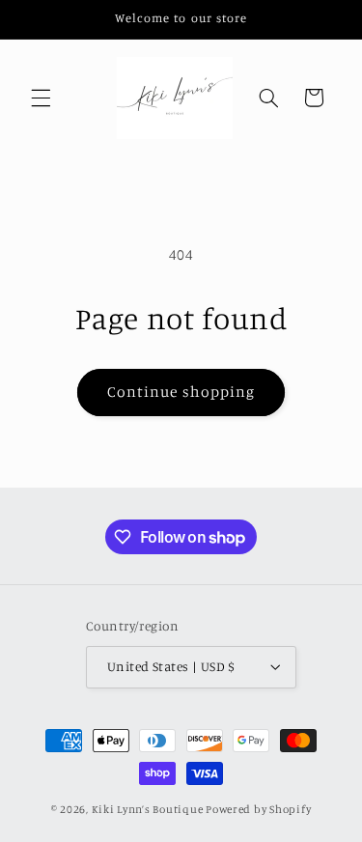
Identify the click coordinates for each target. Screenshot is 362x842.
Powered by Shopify (258, 809)
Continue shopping (181, 391)
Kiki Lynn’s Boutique (148, 809)
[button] (40, 97)
